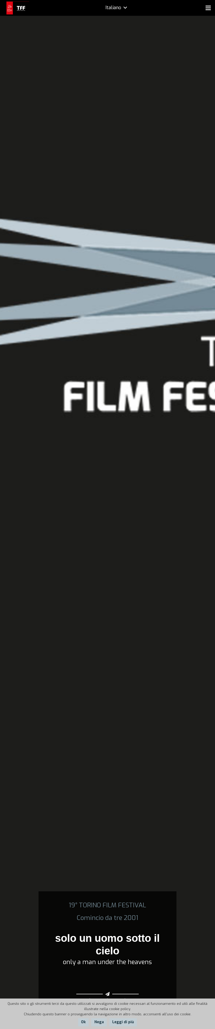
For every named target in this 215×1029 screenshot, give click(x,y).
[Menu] (208, 7)
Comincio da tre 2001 (107, 918)
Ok (83, 1022)
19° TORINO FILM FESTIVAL (107, 905)
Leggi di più (123, 1022)
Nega (99, 1022)
